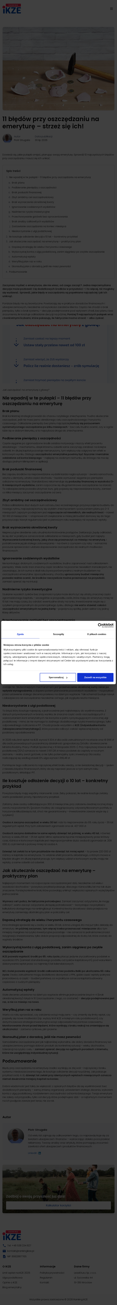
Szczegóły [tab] (58, 634)
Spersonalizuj (56, 677)
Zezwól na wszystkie (95, 677)
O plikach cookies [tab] (96, 634)
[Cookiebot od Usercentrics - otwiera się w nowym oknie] (100, 625)
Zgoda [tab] (20, 634)
